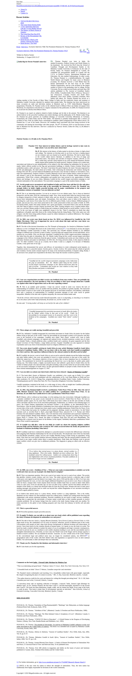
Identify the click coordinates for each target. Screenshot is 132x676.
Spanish (81, 6)
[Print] (84, 51)
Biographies (24, 6)
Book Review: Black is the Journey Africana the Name (29, 40)
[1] (64, 228)
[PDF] (81, 51)
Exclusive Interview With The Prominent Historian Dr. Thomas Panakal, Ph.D (42, 51)
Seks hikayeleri (12, 675)
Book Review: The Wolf (29, 43)
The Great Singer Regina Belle (31, 25)
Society (46, 6)
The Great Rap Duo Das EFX (30, 34)
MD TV (59, 6)
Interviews (31, 6)
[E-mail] (88, 52)
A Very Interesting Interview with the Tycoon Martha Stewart (31, 27)
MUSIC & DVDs (68, 6)
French (76, 6)
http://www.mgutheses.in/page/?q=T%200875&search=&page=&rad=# (62, 662)
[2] (86, 535)
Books (41, 6)
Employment (53, 6)
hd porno (4, 675)
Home (18, 6)
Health (37, 6)
